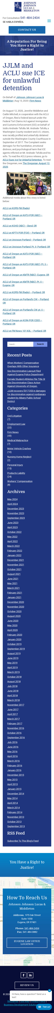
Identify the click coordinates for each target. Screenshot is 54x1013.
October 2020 (14, 611)
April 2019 (12, 667)
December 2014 (15, 793)
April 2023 (12, 527)
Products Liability (16, 473)
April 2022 (12, 541)
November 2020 (15, 606)
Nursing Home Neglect (19, 456)
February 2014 (14, 812)
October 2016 (14, 733)
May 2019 (12, 662)
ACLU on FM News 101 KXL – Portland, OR (24, 330)
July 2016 (12, 742)
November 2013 (15, 817)
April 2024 (12, 504)
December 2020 (15, 602)
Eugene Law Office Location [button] (27, 942)
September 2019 (16, 648)
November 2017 (15, 704)
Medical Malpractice (17, 440)
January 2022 (14, 555)
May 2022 (12, 536)
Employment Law (16, 424)
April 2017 (12, 714)
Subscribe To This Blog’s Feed (23, 840)
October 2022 (14, 532)
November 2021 (15, 564)
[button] (49, 21)
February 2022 (14, 550)
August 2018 (14, 681)
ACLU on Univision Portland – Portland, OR (24, 239)
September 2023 (16, 518)
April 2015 (12, 784)
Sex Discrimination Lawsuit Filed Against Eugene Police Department (25, 373)
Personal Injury (15, 465)
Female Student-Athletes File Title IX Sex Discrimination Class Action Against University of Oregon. (26, 382)
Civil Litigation (14, 415)
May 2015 (12, 779)
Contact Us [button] (27, 29)
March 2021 (13, 588)
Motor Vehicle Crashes (19, 448)
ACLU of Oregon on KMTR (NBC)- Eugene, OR (26, 274)
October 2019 (14, 644)
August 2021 (14, 574)
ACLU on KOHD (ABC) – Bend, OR (20, 225)
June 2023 (12, 522)
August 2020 (14, 616)
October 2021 (14, 569)
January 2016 (14, 770)
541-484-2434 (29, 18)
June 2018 (12, 690)
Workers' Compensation (20, 481)
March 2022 (13, 546)
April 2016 (12, 756)
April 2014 (12, 803)
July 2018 (12, 686)
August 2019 (14, 653)
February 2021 (14, 592)
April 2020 (12, 630)
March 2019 (13, 672)
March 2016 (13, 761)
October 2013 (14, 821)
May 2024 (12, 499)
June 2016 (12, 747)
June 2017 (12, 709)
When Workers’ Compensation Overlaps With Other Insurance (23, 364)
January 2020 (14, 639)
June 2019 (12, 658)
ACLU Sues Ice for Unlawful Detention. (22, 159)
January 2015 (14, 789)
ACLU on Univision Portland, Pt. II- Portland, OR (26, 246)
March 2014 (13, 807)
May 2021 (12, 583)
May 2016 (12, 751)
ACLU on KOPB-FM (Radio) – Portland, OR (24, 292)
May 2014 (12, 798)
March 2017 (13, 719)
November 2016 (15, 728)
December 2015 (15, 775)
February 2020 (14, 634)
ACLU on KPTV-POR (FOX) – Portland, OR (24, 232)
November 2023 (15, 513)
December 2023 (15, 508)
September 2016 (16, 737)
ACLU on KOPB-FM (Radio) (16, 208)
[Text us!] (44, 1007)
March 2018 (13, 700)
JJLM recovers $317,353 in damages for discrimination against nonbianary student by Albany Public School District (26, 396)
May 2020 (12, 625)
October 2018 (14, 676)
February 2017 (14, 723)
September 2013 (16, 826)
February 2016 (14, 765)
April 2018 (12, 695)
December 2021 (15, 560)
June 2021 (12, 578)
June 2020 (12, 620)
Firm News (35, 100)
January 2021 (14, 597)
